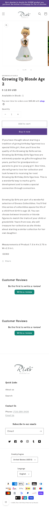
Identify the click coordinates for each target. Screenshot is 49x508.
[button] (3, 14)
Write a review (24, 292)
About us (9, 389)
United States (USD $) (22, 460)
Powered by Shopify (32, 502)
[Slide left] (18, 70)
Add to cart (24, 124)
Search (9, 396)
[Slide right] (31, 70)
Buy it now (24, 131)
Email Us (9, 415)
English (23, 474)
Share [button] (8, 261)
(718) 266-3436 (21, 411)
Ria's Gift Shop (20, 502)
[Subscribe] (41, 431)
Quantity (6, 109)
